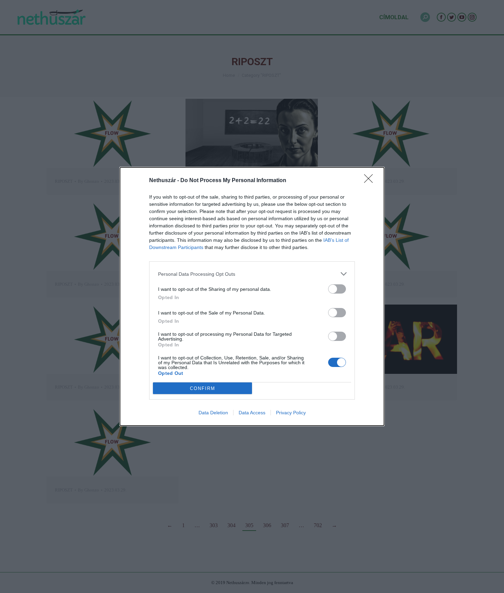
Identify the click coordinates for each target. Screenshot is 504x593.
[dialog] (252, 296)
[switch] (337, 289)
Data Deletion (213, 412)
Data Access (252, 412)
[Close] (370, 180)
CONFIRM (202, 388)
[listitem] (252, 273)
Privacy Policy (291, 412)
